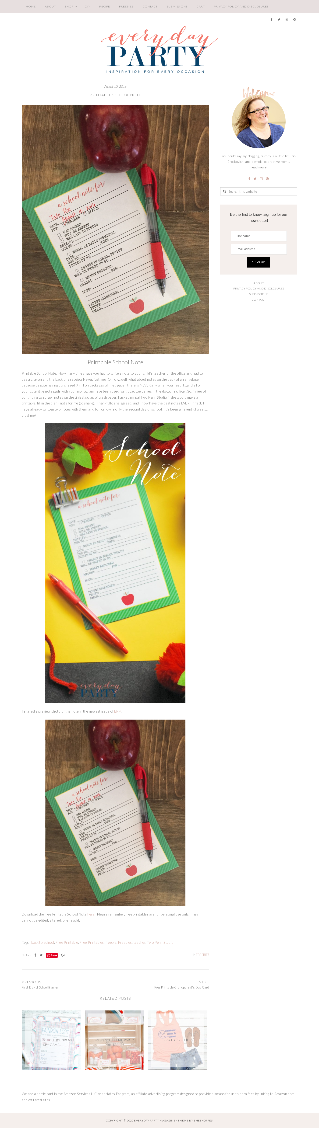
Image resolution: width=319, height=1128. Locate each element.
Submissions (177, 6)
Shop (69, 6)
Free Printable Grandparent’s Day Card (181, 987)
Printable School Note (115, 95)
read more (258, 167)
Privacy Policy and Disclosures (241, 6)
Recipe (104, 6)
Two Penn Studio (160, 942)
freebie (111, 942)
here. (91, 914)
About (50, 6)
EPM (117, 711)
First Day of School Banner (40, 987)
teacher (140, 942)
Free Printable (67, 942)
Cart (200, 6)
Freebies (126, 6)
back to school (42, 942)
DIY (87, 6)
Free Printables (92, 942)
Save (54, 955)
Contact (150, 6)
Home (31, 6)
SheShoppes (203, 1120)
